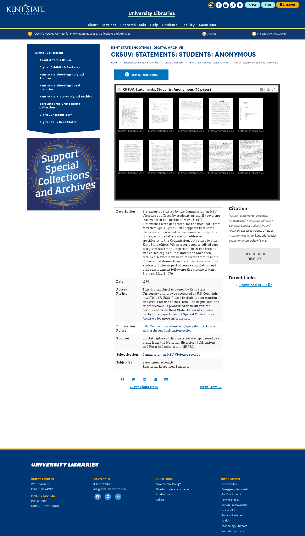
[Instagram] (118, 496)
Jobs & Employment (234, 504)
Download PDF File (255, 285)
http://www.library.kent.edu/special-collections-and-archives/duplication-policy (179, 328)
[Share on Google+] (144, 379)
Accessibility (229, 483)
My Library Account (271, 33)
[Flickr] (108, 496)
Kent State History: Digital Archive (65, 96)
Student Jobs (164, 494)
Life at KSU (228, 510)
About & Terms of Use (55, 60)
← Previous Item (144, 387)
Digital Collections (174, 62)
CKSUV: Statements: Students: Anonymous (256, 62)
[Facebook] (97, 496)
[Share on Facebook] (122, 379)
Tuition (226, 520)
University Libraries (151, 12)
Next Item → (211, 387)
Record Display (254, 256)
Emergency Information (236, 489)
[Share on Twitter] (133, 379)
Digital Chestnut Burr (55, 114)
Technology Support (234, 525)
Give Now (288, 4)
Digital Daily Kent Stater (58, 122)
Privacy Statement (233, 515)
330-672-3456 (102, 483)
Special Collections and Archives (141, 62)
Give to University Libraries (172, 489)
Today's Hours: (81, 33)
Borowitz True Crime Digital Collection (60, 105)
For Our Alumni (231, 494)
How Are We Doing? (168, 483)
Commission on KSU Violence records (171, 354)
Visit (268, 4)
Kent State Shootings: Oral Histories (59, 87)
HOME (114, 62)
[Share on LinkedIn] (155, 379)
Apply (252, 4)
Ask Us (211, 33)
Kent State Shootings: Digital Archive (209, 62)
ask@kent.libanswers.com (110, 488)
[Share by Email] (166, 379)
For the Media (230, 499)
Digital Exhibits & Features (59, 67)
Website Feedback (233, 531)
